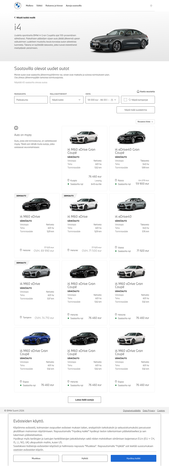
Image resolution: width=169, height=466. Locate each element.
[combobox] (66, 99)
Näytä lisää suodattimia (136, 109)
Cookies (161, 410)
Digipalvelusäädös (132, 410)
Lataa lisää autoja (84, 399)
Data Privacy (149, 410)
